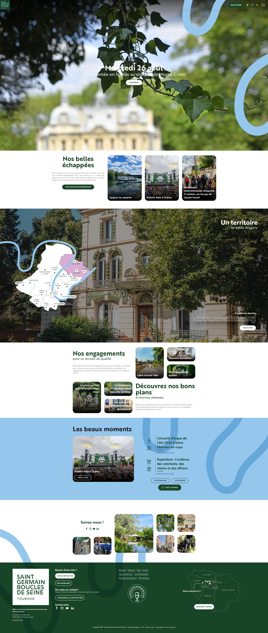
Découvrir (248, 328)
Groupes (145, 570)
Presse (139, 570)
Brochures (122, 570)
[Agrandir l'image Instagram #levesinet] (186, 544)
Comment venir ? (204, 606)
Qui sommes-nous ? (126, 574)
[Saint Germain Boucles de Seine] (5, 5)
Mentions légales (133, 627)
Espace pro (131, 570)
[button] (257, 5)
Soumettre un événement (128, 578)
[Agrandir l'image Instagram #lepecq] (82, 546)
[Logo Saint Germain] (31, 587)
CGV (142, 627)
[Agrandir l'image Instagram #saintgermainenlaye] (186, 523)
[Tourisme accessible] (247, 5)
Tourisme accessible (141, 574)
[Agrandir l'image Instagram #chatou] (134, 533)
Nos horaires (63, 583)
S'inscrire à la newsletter (69, 597)
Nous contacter (65, 576)
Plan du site (150, 627)
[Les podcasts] (137, 593)
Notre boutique (143, 578)
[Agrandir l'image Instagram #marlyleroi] (165, 544)
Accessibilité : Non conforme (165, 627)
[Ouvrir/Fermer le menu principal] (264, 5)
